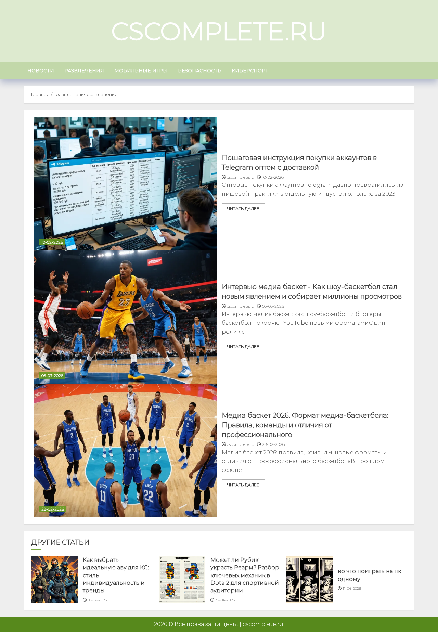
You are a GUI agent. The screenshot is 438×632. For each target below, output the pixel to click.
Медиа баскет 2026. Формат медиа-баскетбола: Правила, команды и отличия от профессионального (305, 425)
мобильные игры (141, 70)
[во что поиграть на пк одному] (309, 579)
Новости (40, 70)
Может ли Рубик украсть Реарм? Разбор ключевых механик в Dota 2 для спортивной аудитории (244, 575)
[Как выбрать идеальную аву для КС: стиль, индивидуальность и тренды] (54, 579)
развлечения (84, 70)
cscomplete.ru (219, 31)
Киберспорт (250, 70)
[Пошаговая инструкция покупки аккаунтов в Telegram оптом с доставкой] (125, 183)
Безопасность (199, 70)
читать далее (243, 208)
